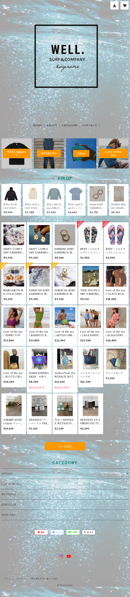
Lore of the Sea (11, 484)
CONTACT (89, 125)
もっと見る (65, 446)
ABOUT (52, 125)
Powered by (61, 591)
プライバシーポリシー (15, 578)
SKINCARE (8, 514)
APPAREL (7, 473)
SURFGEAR (8, 504)
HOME (37, 125)
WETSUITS (8, 494)
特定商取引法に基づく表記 (44, 578)
